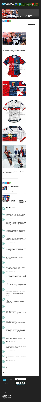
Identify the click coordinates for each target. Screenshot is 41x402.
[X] (37, 1)
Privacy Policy (6, 398)
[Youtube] (38, 1)
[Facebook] (34, 1)
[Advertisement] (14, 25)
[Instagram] (35, 1)
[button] (38, 8)
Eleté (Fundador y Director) (13, 186)
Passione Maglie (14, 47)
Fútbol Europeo (4, 200)
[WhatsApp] (10, 21)
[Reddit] (10, 191)
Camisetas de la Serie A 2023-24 (13, 201)
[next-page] (25, 194)
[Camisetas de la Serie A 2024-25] (6, 198)
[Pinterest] (8, 21)
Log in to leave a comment (6, 373)
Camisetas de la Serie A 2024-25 (5, 201)
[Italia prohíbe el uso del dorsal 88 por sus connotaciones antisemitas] (22, 198)
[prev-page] (24, 194)
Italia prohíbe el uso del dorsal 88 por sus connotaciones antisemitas (22, 202)
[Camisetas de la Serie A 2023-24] (14, 198)
